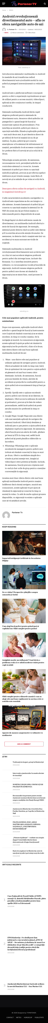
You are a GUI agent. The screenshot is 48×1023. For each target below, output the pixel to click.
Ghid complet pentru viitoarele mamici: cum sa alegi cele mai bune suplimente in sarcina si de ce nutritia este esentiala (22, 698)
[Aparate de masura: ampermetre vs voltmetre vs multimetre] (24, 717)
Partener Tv (13, 29)
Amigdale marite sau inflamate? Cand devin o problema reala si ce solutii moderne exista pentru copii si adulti (23, 662)
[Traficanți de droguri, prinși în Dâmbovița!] (6, 764)
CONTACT (10, 1017)
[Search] (44, 3)
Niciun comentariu (18, 32)
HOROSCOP (28, 1017)
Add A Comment (24, 744)
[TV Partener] (24, 3)
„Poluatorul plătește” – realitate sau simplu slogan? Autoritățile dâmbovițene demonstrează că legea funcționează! (28, 840)
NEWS (6, 32)
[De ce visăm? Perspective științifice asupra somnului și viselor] (24, 577)
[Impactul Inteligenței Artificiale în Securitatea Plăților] (24, 543)
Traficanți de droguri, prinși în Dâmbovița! (28, 762)
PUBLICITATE (39, 1017)
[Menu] (3, 3)
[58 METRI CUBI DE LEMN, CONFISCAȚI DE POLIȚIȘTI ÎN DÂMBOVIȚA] (6, 787)
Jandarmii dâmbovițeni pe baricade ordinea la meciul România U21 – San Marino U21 (25, 985)
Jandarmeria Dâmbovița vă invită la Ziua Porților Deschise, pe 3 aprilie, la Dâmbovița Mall (28, 811)
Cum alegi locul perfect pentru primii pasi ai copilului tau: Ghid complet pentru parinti (20, 627)
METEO (18, 1017)
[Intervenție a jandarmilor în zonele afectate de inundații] (6, 775)
